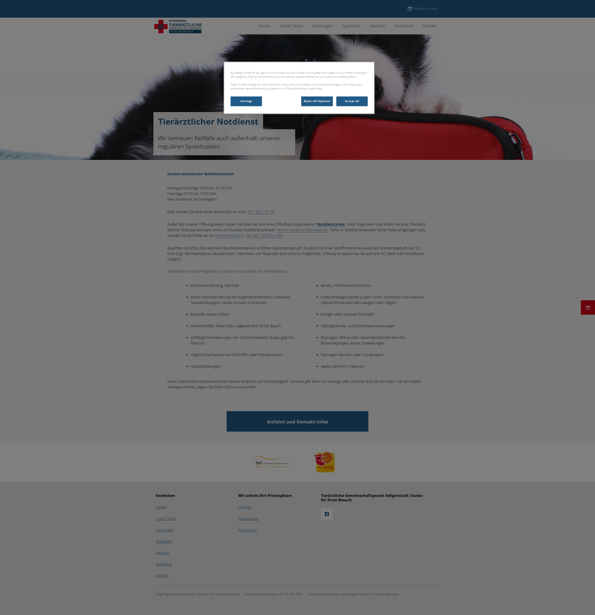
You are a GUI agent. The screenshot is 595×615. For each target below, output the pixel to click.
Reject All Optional (317, 101)
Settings (246, 101)
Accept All (352, 101)
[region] (299, 88)
